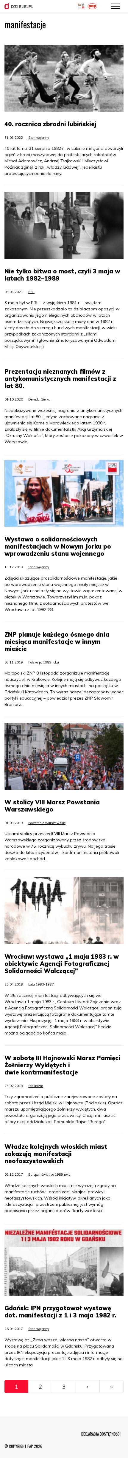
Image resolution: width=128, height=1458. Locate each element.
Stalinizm (35, 1086)
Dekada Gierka (39, 399)
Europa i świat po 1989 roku (49, 1174)
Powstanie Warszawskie (46, 823)
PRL (31, 292)
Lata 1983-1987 (41, 984)
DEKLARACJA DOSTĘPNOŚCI (101, 1434)
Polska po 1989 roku (43, 662)
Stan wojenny (38, 138)
